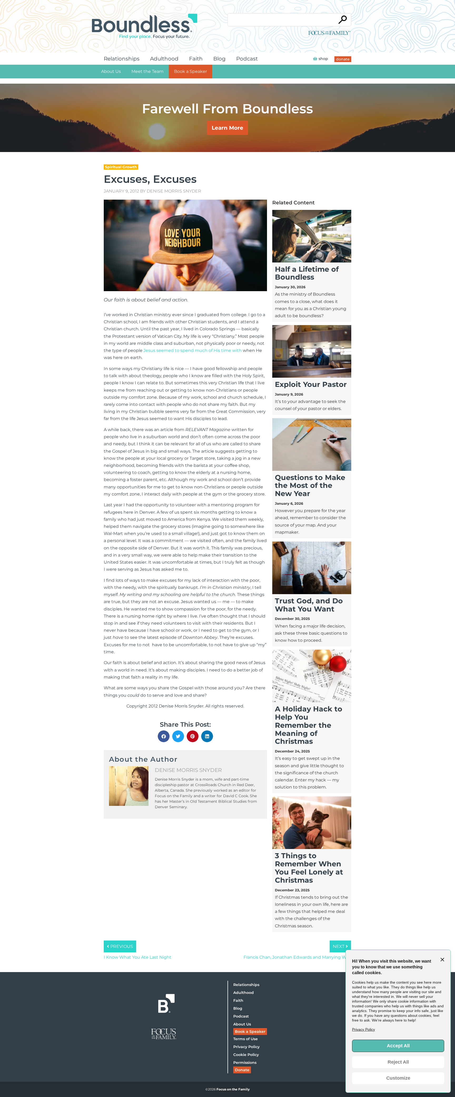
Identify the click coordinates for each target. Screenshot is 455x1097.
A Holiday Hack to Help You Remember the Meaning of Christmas (308, 725)
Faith (196, 58)
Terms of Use (245, 1039)
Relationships (122, 58)
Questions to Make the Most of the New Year (310, 485)
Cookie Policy (246, 1054)
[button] (164, 736)
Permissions (244, 1062)
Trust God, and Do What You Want (309, 604)
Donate (242, 1070)
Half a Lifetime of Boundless (307, 273)
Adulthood (164, 58)
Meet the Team (147, 71)
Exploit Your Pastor (311, 384)
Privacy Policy (246, 1046)
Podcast (247, 58)
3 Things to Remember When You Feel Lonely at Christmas (309, 867)
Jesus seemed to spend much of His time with (193, 350)
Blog (219, 58)
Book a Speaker (190, 71)
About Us (111, 71)
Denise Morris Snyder (174, 191)
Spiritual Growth (121, 167)
